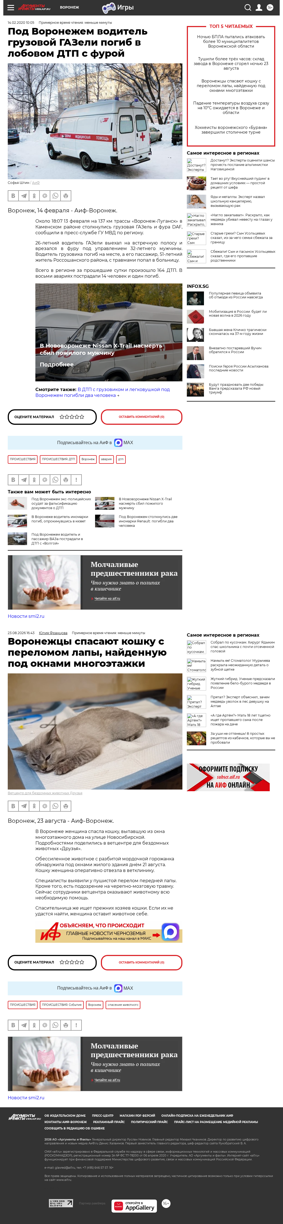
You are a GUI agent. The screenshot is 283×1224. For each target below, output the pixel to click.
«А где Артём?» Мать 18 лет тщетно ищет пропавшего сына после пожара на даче (241, 719)
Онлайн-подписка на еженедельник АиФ (197, 1116)
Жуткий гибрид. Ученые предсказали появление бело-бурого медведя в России (243, 683)
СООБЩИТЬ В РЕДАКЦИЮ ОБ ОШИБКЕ (74, 1128)
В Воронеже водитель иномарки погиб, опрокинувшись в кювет (60, 519)
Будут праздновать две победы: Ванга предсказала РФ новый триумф (236, 388)
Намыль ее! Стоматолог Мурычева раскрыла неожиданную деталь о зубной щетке (240, 664)
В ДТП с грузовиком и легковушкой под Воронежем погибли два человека (102, 392)
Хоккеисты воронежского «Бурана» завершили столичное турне (231, 130)
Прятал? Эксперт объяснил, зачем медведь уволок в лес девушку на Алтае (240, 701)
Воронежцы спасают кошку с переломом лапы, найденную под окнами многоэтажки (231, 86)
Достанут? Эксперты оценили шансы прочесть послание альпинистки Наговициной (243, 164)
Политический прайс (149, 1122)
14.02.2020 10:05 (21, 22)
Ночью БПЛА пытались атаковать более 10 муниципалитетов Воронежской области (231, 42)
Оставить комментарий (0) (141, 417)
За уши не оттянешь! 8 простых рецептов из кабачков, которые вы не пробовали (243, 737)
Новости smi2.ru (26, 616)
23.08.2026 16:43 (21, 633)
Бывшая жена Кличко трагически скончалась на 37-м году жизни (237, 332)
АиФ (36, 183)
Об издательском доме (65, 1116)
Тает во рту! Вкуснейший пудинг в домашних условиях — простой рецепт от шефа (240, 182)
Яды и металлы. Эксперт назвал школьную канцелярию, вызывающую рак (238, 201)
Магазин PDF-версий (137, 1116)
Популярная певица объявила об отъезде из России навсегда (236, 295)
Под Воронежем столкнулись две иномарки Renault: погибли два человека (148, 521)
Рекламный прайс (109, 1122)
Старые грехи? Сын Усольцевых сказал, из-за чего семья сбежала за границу (241, 237)
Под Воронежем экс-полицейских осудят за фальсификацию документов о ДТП (61, 503)
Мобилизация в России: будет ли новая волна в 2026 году (238, 313)
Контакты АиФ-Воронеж (65, 1122)
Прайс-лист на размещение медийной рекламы (216, 1122)
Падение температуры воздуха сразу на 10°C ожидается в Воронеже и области (231, 108)
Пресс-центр (102, 1116)
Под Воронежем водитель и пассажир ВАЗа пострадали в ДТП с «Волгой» (57, 538)
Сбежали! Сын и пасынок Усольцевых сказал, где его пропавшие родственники (243, 255)
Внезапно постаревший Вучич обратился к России (235, 350)
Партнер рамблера (92, 1203)
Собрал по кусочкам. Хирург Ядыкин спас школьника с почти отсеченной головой (243, 646)
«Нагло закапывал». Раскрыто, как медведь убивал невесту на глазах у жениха (241, 219)
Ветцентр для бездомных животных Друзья (45, 793)
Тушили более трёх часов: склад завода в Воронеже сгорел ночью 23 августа (231, 64)
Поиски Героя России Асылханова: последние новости (239, 368)
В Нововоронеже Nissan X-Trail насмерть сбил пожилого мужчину (101, 349)
